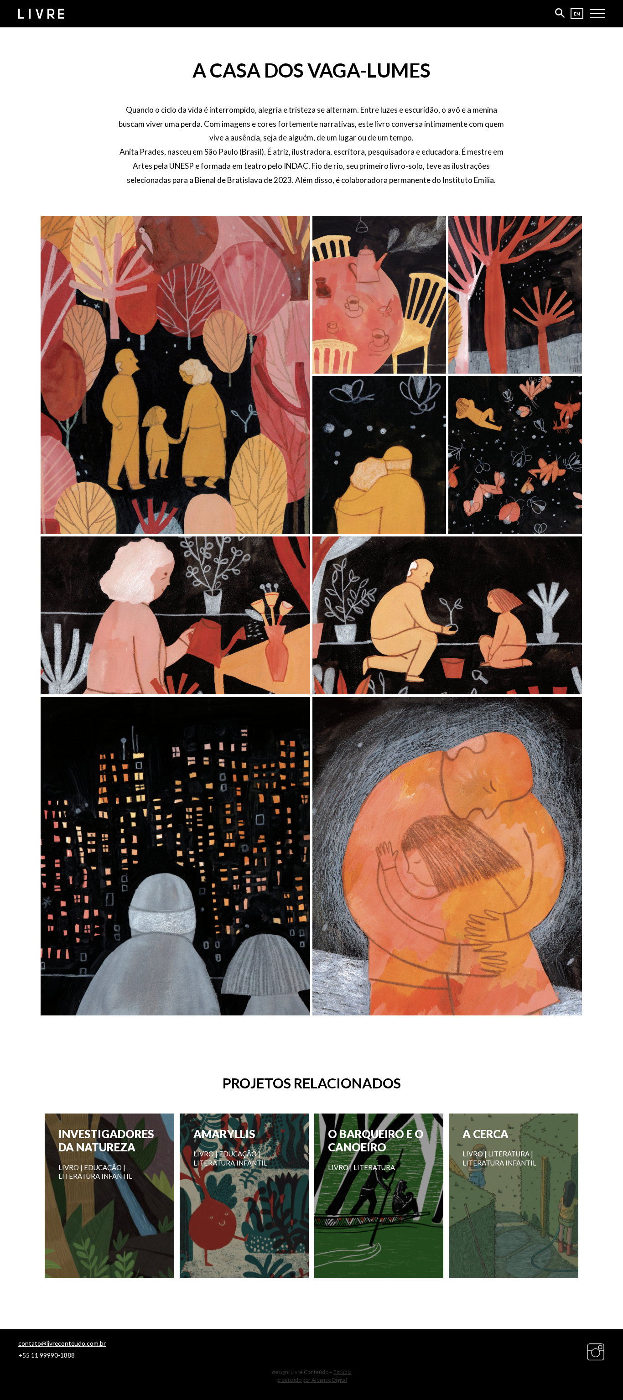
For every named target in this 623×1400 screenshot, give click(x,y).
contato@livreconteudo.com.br (62, 1343)
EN (577, 13)
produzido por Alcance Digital (311, 1379)
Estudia (342, 1372)
